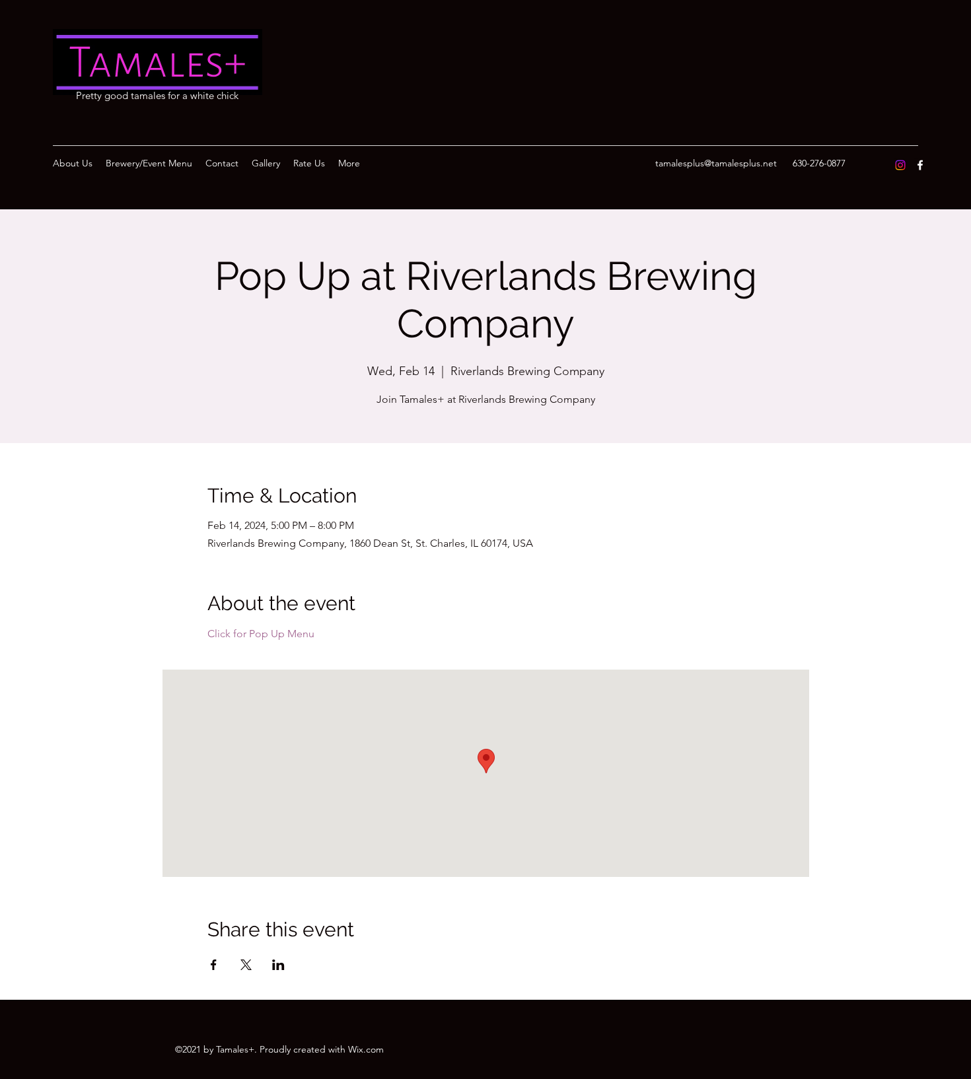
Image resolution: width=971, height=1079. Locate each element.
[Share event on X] (246, 964)
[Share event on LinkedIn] (278, 964)
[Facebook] (920, 165)
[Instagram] (900, 165)
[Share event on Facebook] (213, 964)
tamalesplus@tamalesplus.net (716, 163)
